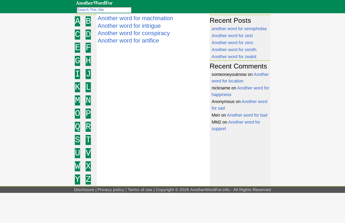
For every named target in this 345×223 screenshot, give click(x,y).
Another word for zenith (234, 49)
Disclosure (84, 189)
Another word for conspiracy (134, 33)
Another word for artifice (128, 40)
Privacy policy (111, 189)
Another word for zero (232, 42)
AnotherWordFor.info (210, 189)
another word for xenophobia (239, 28)
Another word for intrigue (129, 26)
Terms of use (140, 189)
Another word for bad (247, 115)
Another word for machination (135, 18)
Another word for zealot (234, 56)
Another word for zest (232, 35)
